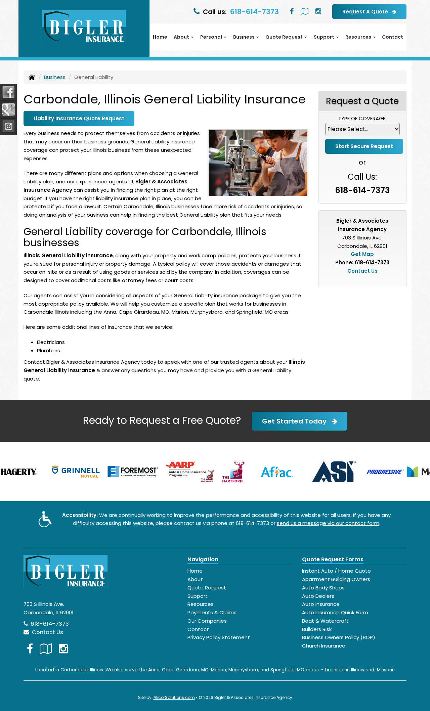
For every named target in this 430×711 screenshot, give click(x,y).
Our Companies (207, 620)
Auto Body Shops (323, 587)
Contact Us (362, 270)
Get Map (362, 254)
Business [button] (244, 37)
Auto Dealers (318, 595)
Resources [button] (358, 37)
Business (55, 77)
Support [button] (324, 37)
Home (160, 37)
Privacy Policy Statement (218, 637)
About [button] (182, 37)
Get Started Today (297, 421)
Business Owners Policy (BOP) (338, 637)
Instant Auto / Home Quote (336, 570)
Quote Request (206, 587)
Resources (200, 604)
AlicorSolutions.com (174, 697)
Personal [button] (211, 37)
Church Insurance (323, 645)
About (195, 579)
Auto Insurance (321, 604)
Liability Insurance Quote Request (79, 118)
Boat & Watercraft (325, 620)
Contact (392, 37)
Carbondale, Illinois (81, 670)
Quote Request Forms (332, 559)
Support (197, 595)
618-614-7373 (254, 11)
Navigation (202, 559)
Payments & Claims (211, 612)
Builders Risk (317, 629)
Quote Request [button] (284, 37)
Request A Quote (367, 11)
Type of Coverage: (362, 118)
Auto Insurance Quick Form (335, 612)
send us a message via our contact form (328, 523)
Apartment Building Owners (336, 579)
